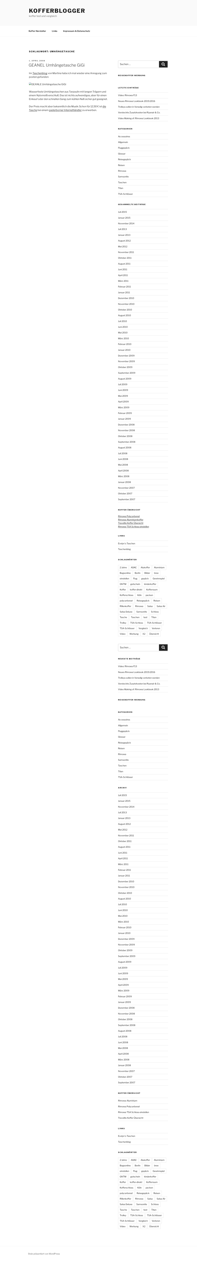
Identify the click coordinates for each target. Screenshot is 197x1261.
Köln (139, 595)
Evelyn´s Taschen (126, 543)
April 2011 (123, 275)
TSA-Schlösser (125, 194)
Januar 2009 (124, 418)
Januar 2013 (124, 235)
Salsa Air (161, 606)
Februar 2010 (124, 344)
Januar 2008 (124, 482)
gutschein (135, 584)
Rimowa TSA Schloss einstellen (133, 526)
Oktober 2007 (125, 493)
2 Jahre (123, 567)
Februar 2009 (125, 413)
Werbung (134, 633)
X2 (144, 633)
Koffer (123, 589)
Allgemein (123, 142)
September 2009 (126, 373)
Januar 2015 (124, 217)
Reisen (121, 165)
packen (149, 595)
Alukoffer (145, 567)
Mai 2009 (123, 396)
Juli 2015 (122, 212)
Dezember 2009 (126, 355)
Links (54, 31)
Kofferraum (152, 589)
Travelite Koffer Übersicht (130, 523)
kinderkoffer (150, 584)
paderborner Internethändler (65, 110)
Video (122, 633)
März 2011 (123, 281)
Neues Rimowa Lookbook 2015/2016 (136, 101)
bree (156, 573)
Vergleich (143, 628)
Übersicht (154, 633)
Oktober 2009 (125, 367)
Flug (135, 578)
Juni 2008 (123, 459)
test (145, 617)
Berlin (137, 573)
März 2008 (123, 476)
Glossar (121, 153)
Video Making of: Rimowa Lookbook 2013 (138, 118)
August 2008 (124, 447)
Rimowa (122, 171)
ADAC (134, 567)
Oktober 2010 (125, 309)
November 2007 (126, 487)
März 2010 (123, 338)
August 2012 (124, 240)
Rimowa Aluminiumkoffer (130, 519)
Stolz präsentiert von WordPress (44, 1253)
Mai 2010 (123, 332)
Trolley (123, 622)
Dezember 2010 (126, 298)
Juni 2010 (123, 327)
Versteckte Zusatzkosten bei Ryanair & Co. (139, 112)
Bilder (147, 573)
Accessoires (124, 136)
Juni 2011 (122, 269)
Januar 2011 (124, 292)
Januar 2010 (124, 350)
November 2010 (126, 304)
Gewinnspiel (159, 578)
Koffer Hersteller (37, 31)
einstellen (124, 578)
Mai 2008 (123, 464)
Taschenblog (39, 73)
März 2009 (123, 407)
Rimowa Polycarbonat (129, 516)
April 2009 (123, 401)
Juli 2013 (122, 229)
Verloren (156, 628)
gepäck (145, 578)
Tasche (123, 617)
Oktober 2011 (125, 258)
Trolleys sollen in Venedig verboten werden (139, 106)
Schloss (155, 611)
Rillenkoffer (125, 606)
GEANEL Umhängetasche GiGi (57, 65)
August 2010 (124, 315)
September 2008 (126, 442)
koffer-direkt (136, 589)
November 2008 (126, 430)
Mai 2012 (122, 246)
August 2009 (124, 378)
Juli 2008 (122, 453)
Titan (120, 188)
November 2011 (126, 252)
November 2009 (126, 361)
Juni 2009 (123, 390)
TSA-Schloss (136, 622)
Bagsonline (125, 573)
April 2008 (123, 470)
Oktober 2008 (125, 436)
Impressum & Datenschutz (76, 31)
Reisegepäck (124, 159)
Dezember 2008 (126, 424)
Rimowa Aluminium (127, 1100)
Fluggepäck (124, 147)
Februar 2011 (124, 286)
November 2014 (126, 223)
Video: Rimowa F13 (127, 95)
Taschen (122, 182)
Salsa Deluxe (126, 611)
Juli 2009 (122, 384)
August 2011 (124, 263)
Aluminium (159, 567)
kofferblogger (57, 10)
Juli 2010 (122, 321)
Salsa (150, 606)
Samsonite (123, 176)
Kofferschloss (126, 595)
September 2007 (126, 499)
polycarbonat (126, 600)
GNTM (123, 584)
